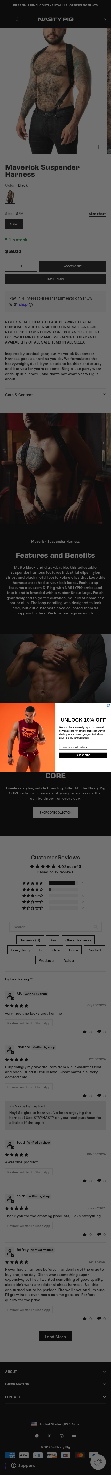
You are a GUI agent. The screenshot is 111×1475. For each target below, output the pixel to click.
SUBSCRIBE (83, 755)
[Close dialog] (108, 705)
